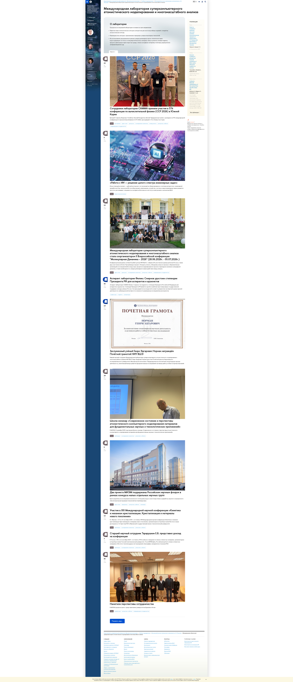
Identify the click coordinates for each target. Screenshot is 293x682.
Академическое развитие (149, 651)
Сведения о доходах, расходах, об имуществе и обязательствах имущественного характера (111, 661)
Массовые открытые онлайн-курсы (192, 646)
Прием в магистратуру (129, 651)
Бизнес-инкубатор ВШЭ (129, 659)
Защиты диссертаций (148, 649)
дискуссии (131, 123)
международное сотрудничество (118, 126)
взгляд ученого (152, 123)
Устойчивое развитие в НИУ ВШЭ (111, 645)
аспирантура (127, 294)
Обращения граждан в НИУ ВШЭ (111, 653)
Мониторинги (147, 645)
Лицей (125, 641)
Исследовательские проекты (150, 643)
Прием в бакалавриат (128, 647)
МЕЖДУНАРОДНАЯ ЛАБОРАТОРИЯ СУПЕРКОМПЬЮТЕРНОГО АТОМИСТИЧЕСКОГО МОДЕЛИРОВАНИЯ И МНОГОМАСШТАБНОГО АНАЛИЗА (93, 9)
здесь (172, 679)
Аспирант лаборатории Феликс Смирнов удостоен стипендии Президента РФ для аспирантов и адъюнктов (143, 280)
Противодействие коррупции (110, 657)
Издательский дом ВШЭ (169, 643)
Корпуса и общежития (109, 649)
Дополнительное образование (131, 655)
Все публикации (194, 112)
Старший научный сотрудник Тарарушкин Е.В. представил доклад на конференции (145, 535)
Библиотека (166, 641)
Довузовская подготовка (129, 643)
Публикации (167, 653)
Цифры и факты (107, 641)
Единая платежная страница (110, 671)
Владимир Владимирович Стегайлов (90, 67)
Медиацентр (167, 649)
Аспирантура (127, 653)
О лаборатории (91, 17)
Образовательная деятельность (91, 24)
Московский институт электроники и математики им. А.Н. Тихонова (166, 633)
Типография (166, 647)
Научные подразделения (149, 641)
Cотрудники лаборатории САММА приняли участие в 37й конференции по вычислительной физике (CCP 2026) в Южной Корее (144, 111)
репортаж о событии (163, 123)
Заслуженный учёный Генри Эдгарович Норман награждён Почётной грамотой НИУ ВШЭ (142, 352)
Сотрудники (90, 20)
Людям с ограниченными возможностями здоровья (109, 668)
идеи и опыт (125, 123)
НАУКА (146, 639)
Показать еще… (117, 621)
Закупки (105, 651)
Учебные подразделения (144, 633)
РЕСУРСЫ (166, 639)
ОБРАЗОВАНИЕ (128, 639)
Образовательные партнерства (131, 661)
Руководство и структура (109, 643)
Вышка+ (125, 649)
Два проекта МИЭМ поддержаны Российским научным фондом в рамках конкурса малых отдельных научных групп (145, 494)
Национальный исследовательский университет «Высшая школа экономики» (121, 633)
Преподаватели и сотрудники (110, 647)
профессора (113, 294)
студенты (120, 294)
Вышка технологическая (120, 194)
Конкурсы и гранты (148, 653)
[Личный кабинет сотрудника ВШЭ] (202, 1)
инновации (143, 504)
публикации (117, 436)
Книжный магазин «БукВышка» (170, 645)
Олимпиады (126, 645)
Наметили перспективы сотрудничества (132, 604)
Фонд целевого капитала (109, 655)
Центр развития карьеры (129, 657)
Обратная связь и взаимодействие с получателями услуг (132, 663)
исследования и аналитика (142, 123)
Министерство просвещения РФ (191, 644)
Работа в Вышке (107, 673)
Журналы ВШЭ (167, 651)
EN (195, 1)
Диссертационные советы (150, 647)
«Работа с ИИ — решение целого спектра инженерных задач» (143, 182)
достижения (117, 123)
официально (124, 504)
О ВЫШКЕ (106, 639)
